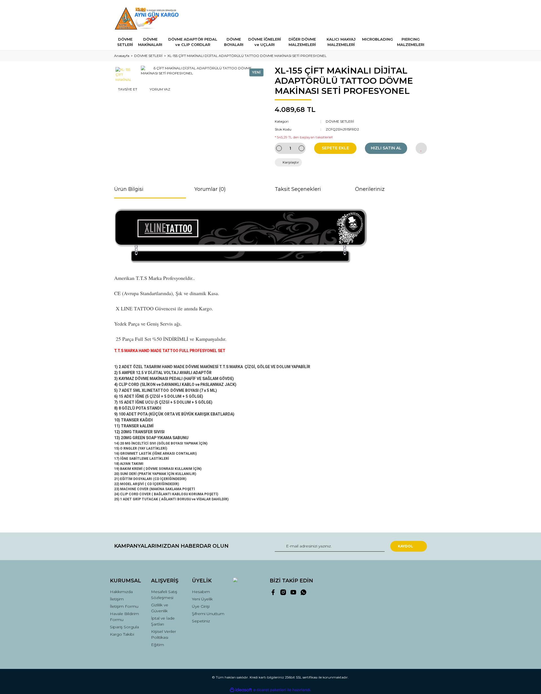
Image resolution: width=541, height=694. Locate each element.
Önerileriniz (370, 189)
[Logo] (148, 18)
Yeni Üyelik (202, 599)
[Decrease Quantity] (279, 148)
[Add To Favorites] (421, 148)
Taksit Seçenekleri (298, 189)
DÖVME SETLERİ (340, 121)
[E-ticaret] (269, 690)
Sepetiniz (201, 621)
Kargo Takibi (122, 634)
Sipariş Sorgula (124, 626)
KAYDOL (405, 546)
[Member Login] (391, 18)
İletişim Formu (124, 606)
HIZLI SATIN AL (386, 148)
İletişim (117, 599)
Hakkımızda (121, 591)
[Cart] (420, 18)
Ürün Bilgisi (128, 189)
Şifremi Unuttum (208, 613)
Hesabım (201, 591)
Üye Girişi (201, 606)
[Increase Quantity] (301, 148)
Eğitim (157, 644)
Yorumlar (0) (210, 189)
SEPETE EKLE (335, 148)
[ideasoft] (241, 690)
